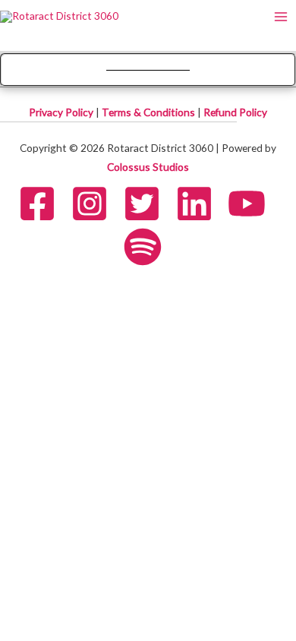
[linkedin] (200, 204)
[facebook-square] (43, 204)
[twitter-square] (148, 204)
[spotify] (148, 247)
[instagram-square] (96, 204)
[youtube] (253, 204)
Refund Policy (235, 112)
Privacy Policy (62, 112)
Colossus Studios (148, 166)
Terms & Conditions (149, 112)
